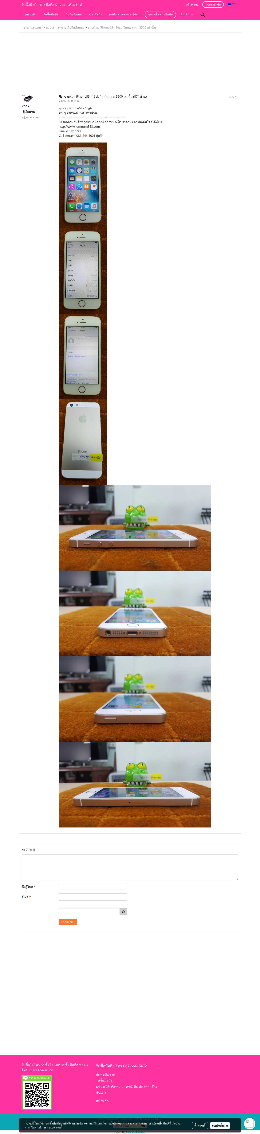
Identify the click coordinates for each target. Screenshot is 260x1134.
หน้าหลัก (31, 14)
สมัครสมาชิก (213, 4)
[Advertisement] (130, 62)
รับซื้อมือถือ (51, 14)
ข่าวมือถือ (95, 14)
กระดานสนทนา (32, 27)
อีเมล (26, 897)
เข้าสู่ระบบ (192, 4)
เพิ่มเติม (185, 14)
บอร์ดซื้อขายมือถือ (160, 14)
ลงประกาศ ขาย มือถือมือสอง (65, 27)
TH (233, 4)
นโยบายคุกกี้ (55, 1127)
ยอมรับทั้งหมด (220, 1125)
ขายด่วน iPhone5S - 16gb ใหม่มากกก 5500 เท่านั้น (122, 27)
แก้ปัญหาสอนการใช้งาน (125, 14)
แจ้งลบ (233, 97)
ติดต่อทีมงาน (105, 1074)
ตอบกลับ (69, 922)
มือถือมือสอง (73, 14)
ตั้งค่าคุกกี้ (200, 1125)
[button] (203, 14)
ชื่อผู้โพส (29, 887)
